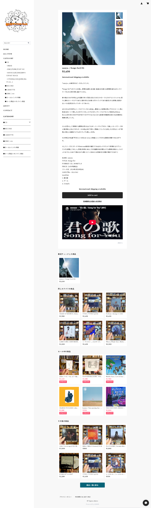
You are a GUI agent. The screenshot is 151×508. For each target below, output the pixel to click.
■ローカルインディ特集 (13, 97)
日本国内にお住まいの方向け (92, 201)
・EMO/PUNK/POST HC (16, 69)
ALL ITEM (7, 54)
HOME (6, 49)
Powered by (90, 504)
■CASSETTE (10, 90)
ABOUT (6, 106)
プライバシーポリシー (66, 497)
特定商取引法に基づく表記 (82, 497)
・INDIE (9, 66)
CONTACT (7, 110)
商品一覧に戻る (92, 485)
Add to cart (92, 195)
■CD (7, 62)
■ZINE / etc (10, 94)
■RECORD (9, 86)
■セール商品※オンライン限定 (15, 101)
